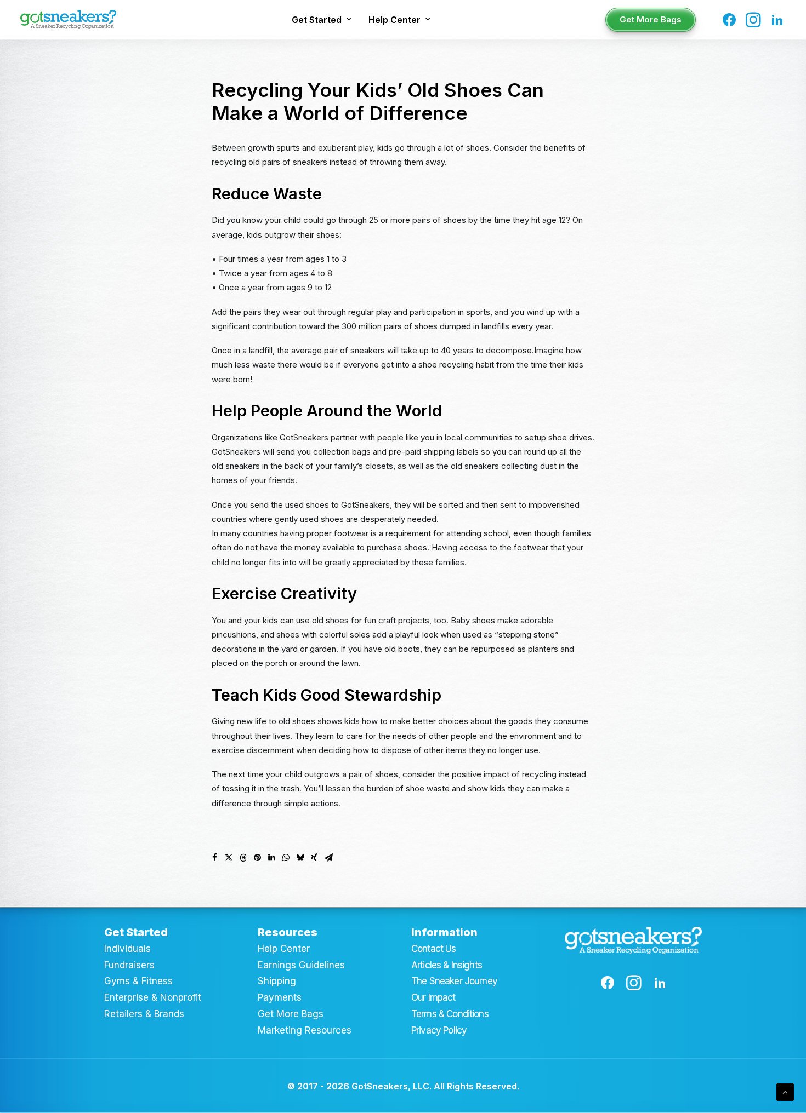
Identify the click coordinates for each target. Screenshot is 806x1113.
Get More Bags (290, 1013)
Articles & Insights (446, 965)
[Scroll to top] (785, 1091)
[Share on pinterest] (257, 857)
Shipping (277, 981)
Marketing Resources (304, 1030)
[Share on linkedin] (271, 857)
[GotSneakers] (68, 19)
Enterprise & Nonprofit (152, 997)
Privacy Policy (439, 1030)
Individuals (127, 948)
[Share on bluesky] (299, 857)
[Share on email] (328, 857)
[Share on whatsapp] (285, 857)
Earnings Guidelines (301, 965)
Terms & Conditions (450, 1013)
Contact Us (433, 948)
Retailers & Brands (144, 1013)
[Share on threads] (242, 857)
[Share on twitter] (228, 857)
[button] (731, 19)
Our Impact (433, 997)
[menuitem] (321, 19)
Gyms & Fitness (138, 981)
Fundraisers (129, 965)
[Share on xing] (314, 857)
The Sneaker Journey (454, 981)
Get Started (317, 19)
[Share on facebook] (214, 857)
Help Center (394, 19)
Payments (280, 997)
